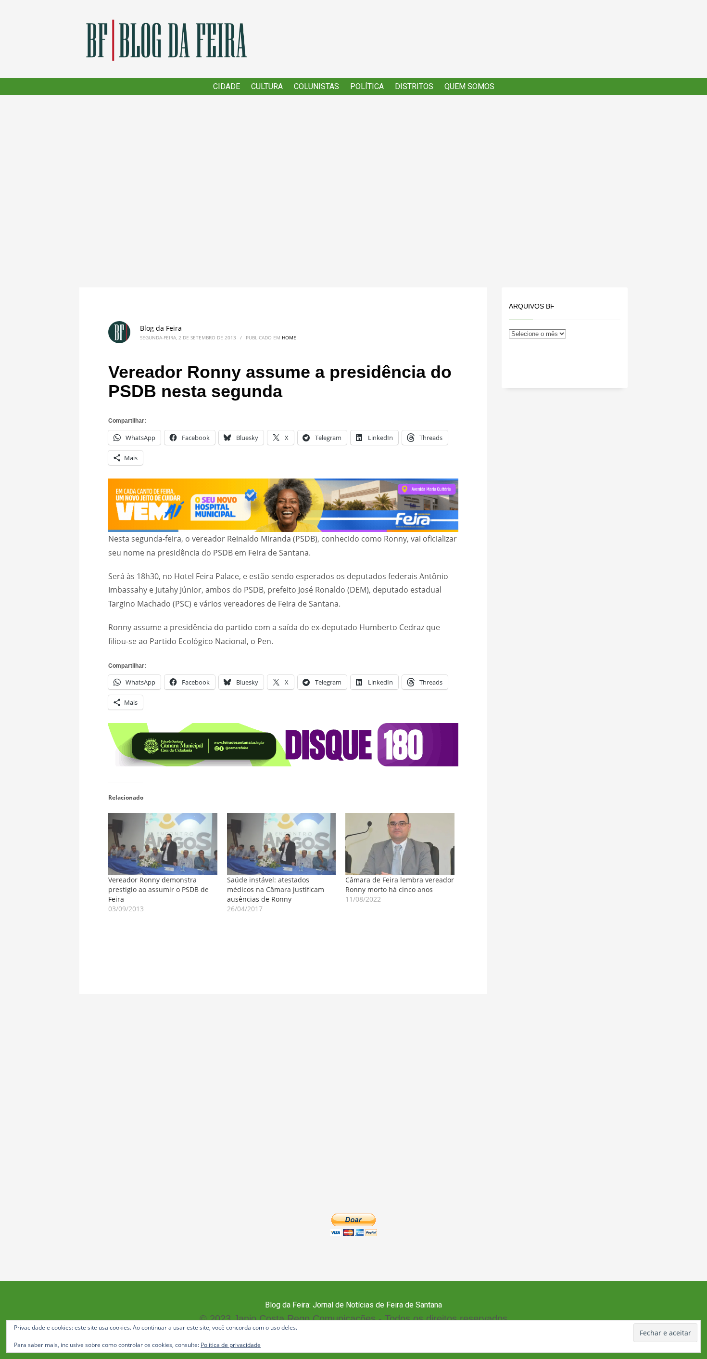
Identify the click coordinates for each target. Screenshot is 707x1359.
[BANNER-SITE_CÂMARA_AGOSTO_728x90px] (283, 743)
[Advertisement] (353, 191)
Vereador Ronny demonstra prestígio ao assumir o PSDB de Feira (158, 889)
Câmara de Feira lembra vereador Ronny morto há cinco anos (399, 884)
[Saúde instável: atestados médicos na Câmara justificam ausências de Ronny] (281, 844)
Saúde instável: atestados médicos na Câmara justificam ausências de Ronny (275, 889)
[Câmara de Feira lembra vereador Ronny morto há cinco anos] (399, 844)
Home (289, 337)
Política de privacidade (231, 1345)
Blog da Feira (161, 328)
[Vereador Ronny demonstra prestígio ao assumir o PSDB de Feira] (162, 844)
